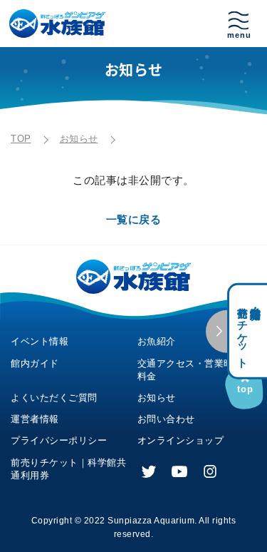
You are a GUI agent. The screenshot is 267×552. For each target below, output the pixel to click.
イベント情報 (39, 341)
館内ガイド (35, 363)
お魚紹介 (156, 341)
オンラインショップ (180, 440)
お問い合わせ (166, 419)
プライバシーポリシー (59, 440)
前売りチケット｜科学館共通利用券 (68, 469)
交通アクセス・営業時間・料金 (195, 370)
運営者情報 (35, 419)
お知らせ (79, 138)
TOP (21, 138)
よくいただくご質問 (54, 397)
